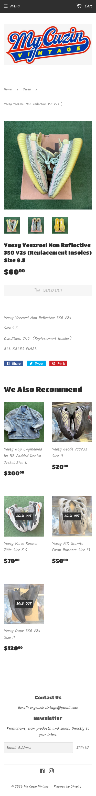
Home (8, 89)
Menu (15, 6)
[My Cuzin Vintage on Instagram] (51, 772)
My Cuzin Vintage (36, 786)
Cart (87, 6)
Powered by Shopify (67, 786)
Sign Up (82, 747)
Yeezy (27, 89)
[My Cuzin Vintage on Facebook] (42, 772)
